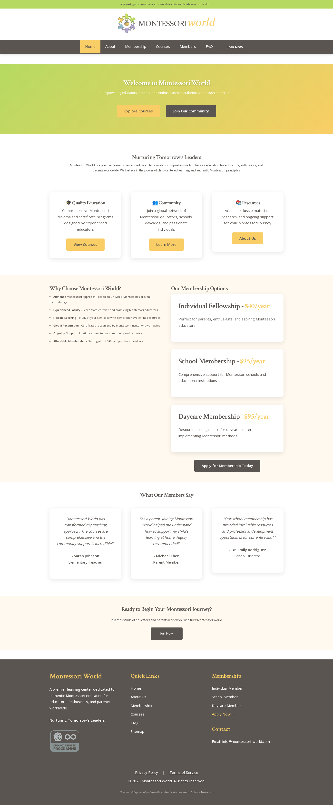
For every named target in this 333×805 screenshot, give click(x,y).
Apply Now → (223, 714)
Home (90, 46)
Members (188, 46)
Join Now (235, 46)
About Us (247, 238)
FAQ (209, 46)
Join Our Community (191, 111)
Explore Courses (138, 111)
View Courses (85, 244)
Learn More (166, 244)
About (110, 46)
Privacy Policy (146, 772)
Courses (163, 46)
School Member (225, 696)
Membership (135, 46)
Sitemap (137, 731)
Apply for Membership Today (227, 465)
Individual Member (227, 688)
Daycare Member (226, 705)
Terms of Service (183, 772)
